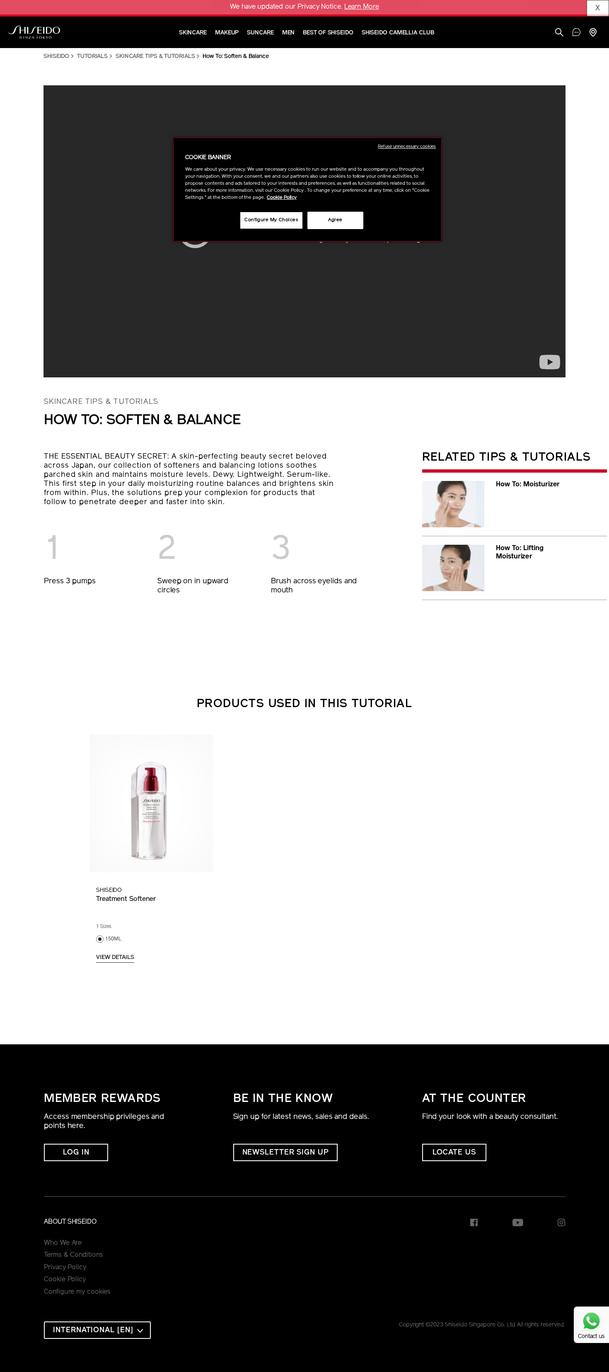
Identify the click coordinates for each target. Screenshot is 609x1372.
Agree (335, 219)
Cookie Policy (65, 1279)
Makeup (227, 33)
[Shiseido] (34, 32)
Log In (76, 1153)
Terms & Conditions (73, 1255)
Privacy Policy (65, 1267)
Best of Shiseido (328, 33)
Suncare (260, 33)
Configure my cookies (77, 1292)
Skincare (193, 33)
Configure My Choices (271, 219)
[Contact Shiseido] (576, 33)
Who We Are (63, 1243)
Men (288, 33)
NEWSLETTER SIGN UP (285, 1153)
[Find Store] (593, 33)
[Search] (559, 33)
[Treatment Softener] (151, 803)
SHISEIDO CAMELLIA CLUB (398, 33)
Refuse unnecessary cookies (407, 147)
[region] (307, 189)
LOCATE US (454, 1153)
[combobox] (97, 1330)
